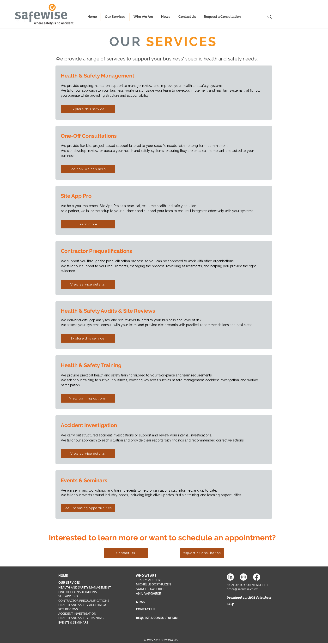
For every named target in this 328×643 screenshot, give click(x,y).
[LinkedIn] (230, 577)
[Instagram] (243, 577)
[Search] (269, 17)
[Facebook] (256, 577)
